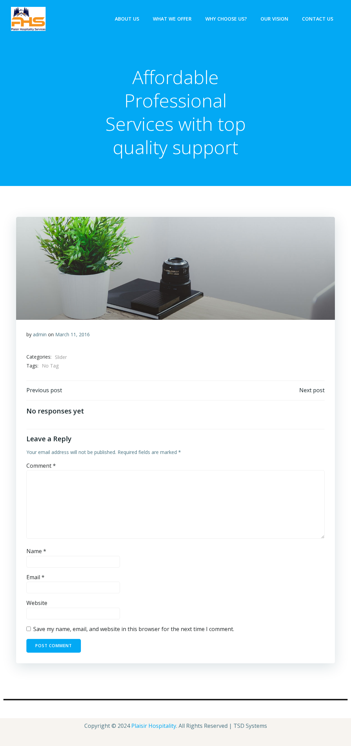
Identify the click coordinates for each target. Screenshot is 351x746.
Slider (61, 357)
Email (35, 577)
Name (36, 551)
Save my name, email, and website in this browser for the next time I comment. (133, 629)
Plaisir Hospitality (153, 726)
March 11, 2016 (72, 334)
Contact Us (317, 18)
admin (40, 334)
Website (36, 603)
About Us (127, 18)
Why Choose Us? (226, 18)
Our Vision (274, 18)
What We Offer (172, 18)
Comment (41, 465)
